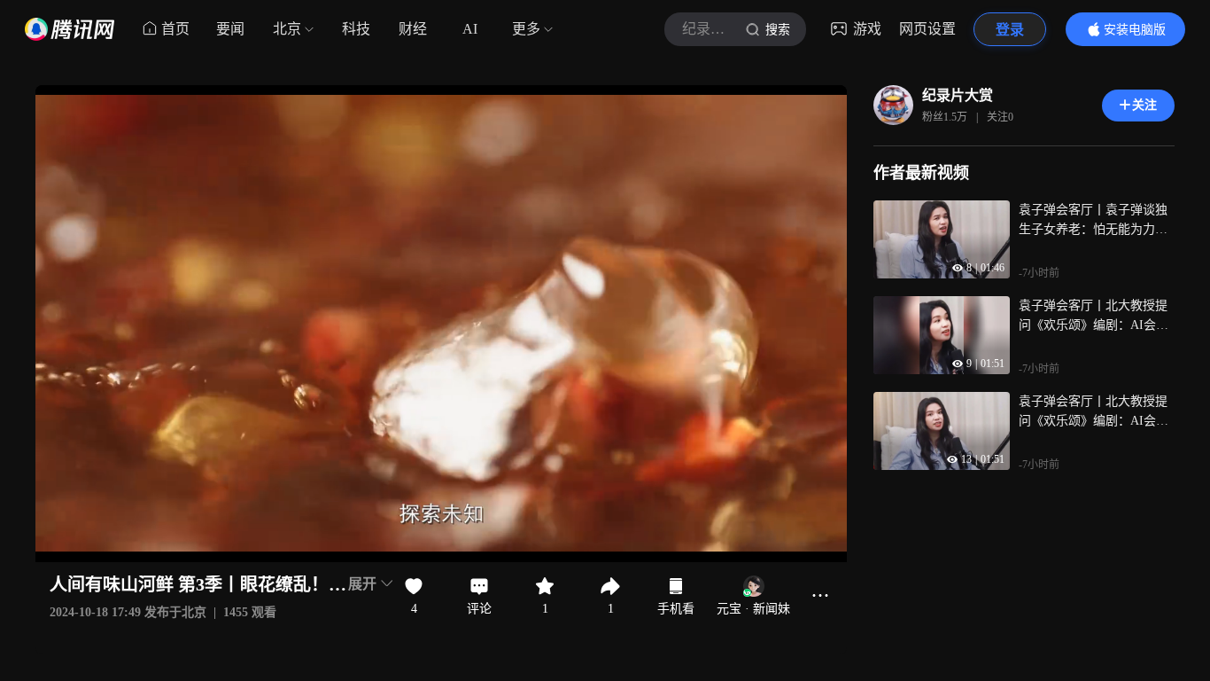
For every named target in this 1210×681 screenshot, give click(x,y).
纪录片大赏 (957, 95)
